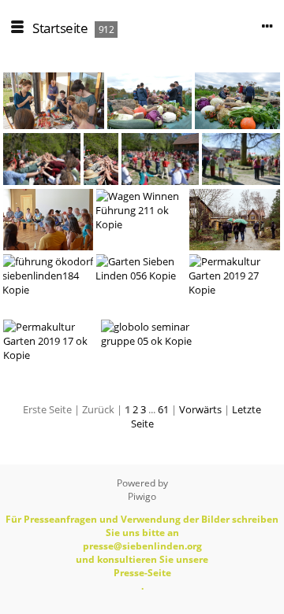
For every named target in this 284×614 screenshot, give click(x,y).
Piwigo (142, 496)
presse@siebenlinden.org (142, 546)
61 (163, 409)
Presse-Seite (142, 572)
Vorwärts (200, 409)
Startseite (60, 28)
